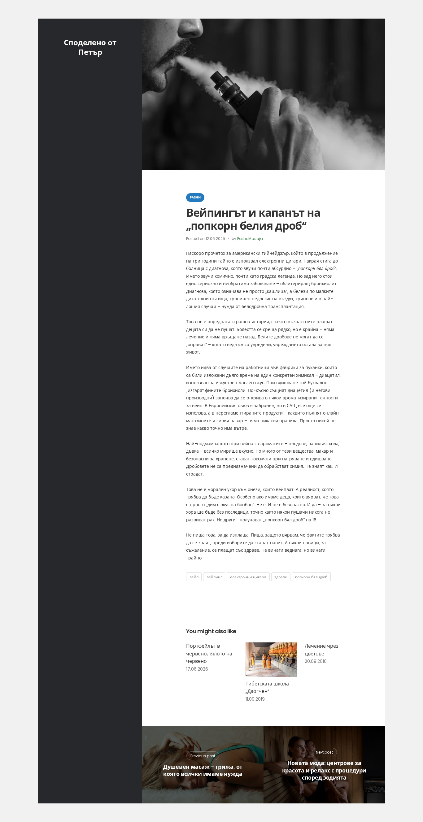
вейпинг (214, 577)
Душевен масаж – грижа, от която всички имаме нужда (202, 770)
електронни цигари (248, 577)
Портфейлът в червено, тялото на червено (209, 653)
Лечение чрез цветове (321, 649)
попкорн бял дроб (311, 577)
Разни (195, 197)
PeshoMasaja (250, 238)
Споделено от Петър (90, 47)
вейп (194, 577)
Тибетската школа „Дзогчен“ (267, 687)
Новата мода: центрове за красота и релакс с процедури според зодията (324, 770)
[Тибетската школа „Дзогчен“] (271, 659)
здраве (280, 577)
